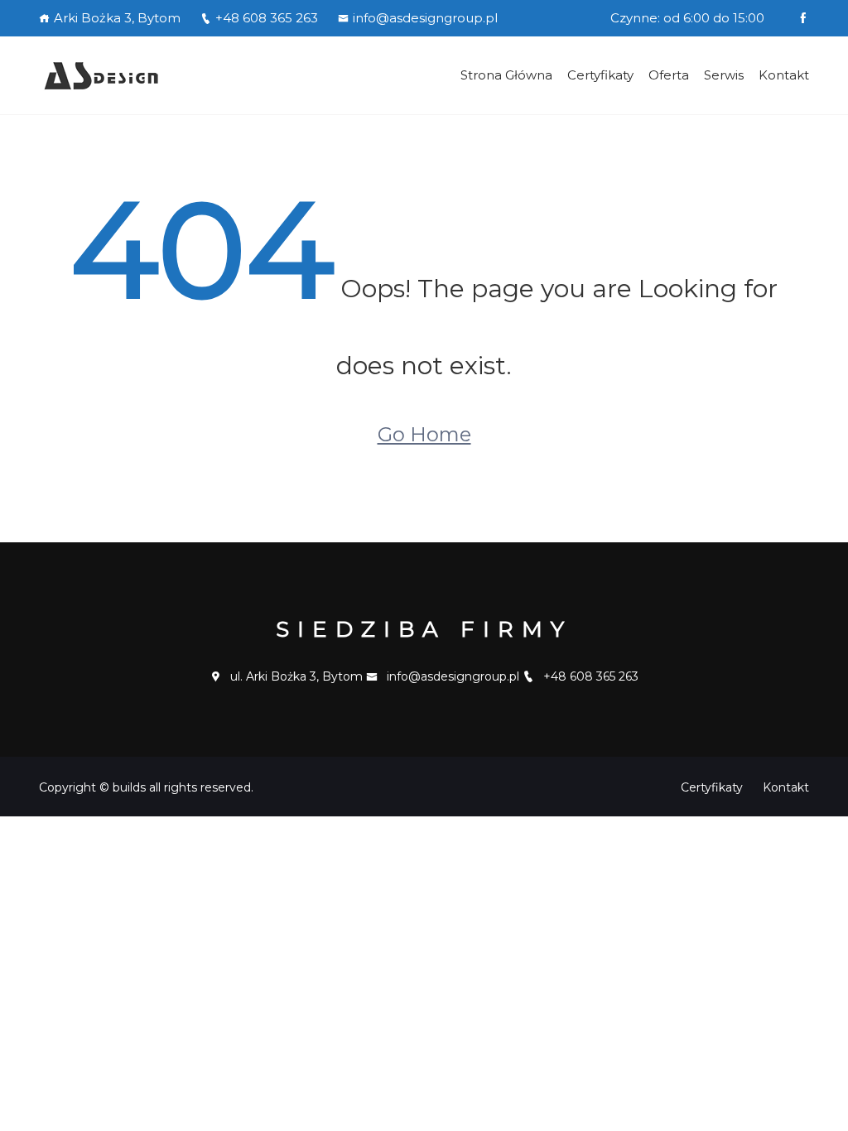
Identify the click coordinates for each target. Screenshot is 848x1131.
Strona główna (506, 75)
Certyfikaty (600, 75)
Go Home (424, 434)
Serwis (724, 75)
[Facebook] (803, 18)
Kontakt (784, 75)
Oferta (668, 75)
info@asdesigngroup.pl (425, 18)
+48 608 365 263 (266, 18)
